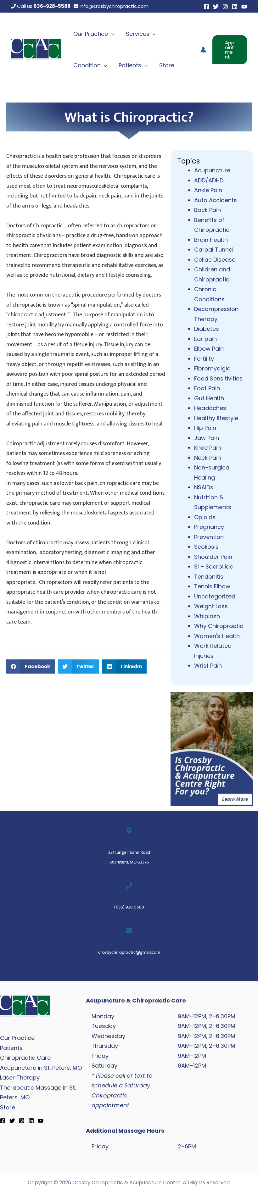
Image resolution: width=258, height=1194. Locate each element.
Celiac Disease (214, 260)
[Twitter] (216, 6)
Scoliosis (206, 547)
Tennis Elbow (212, 586)
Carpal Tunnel (213, 249)
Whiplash (207, 616)
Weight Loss (211, 606)
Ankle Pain (208, 190)
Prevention (209, 537)
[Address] (129, 830)
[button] (111, 34)
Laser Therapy (20, 1077)
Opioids (205, 517)
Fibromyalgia (212, 368)
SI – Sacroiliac (213, 566)
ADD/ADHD (208, 180)
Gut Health (209, 398)
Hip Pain (205, 428)
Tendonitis (208, 576)
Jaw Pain (206, 438)
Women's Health (217, 636)
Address (129, 841)
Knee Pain (207, 448)
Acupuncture (212, 170)
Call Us (129, 896)
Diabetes (206, 329)
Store (7, 1107)
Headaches (210, 408)
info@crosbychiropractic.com (113, 6)
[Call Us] (129, 885)
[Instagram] (225, 6)
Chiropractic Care (25, 1058)
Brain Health (211, 240)
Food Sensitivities (218, 378)
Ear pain (205, 339)
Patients (11, 1048)
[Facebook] (206, 6)
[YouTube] (244, 6)
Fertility (204, 359)
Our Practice (17, 1038)
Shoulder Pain (213, 557)
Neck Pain (207, 458)
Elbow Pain (209, 349)
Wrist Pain (208, 665)
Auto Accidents (215, 200)
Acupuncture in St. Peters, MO (41, 1068)
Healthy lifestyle (216, 418)
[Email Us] (129, 930)
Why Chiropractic (218, 626)
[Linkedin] (235, 6)
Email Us (129, 941)
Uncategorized (214, 596)
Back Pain (207, 210)
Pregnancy (209, 527)
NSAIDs (203, 487)
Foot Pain (207, 388)
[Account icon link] (203, 50)
